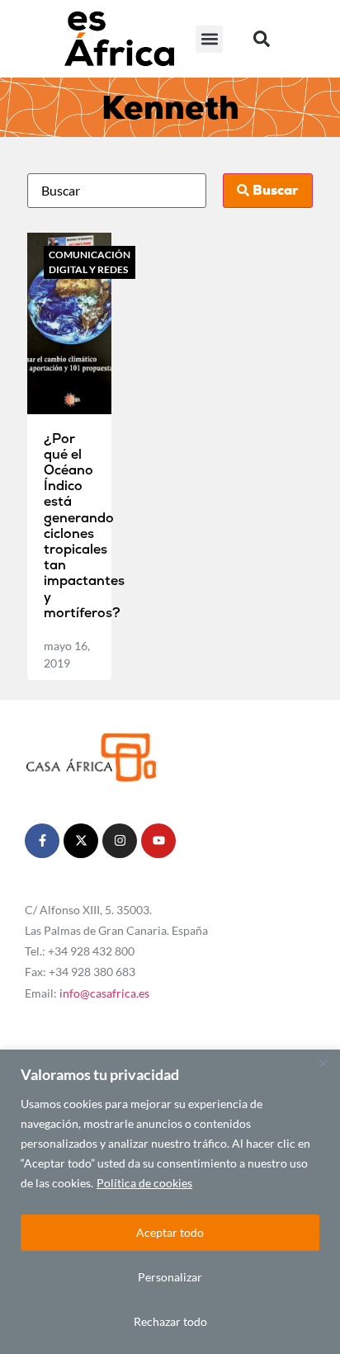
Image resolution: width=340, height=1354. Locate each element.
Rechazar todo (170, 1321)
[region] (170, 1202)
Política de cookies (144, 1183)
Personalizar (170, 1277)
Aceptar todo (170, 1232)
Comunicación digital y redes (89, 262)
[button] (209, 39)
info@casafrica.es (104, 993)
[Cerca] (323, 1063)
